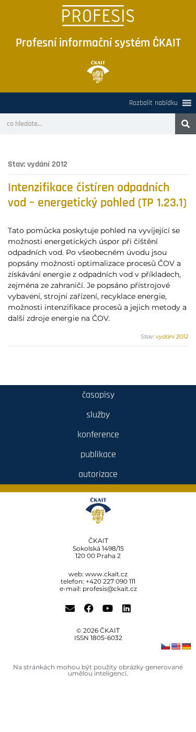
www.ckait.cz (106, 574)
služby (98, 415)
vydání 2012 (172, 336)
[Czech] (165, 646)
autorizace (98, 474)
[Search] (185, 123)
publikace (98, 454)
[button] (153, 102)
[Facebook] (89, 608)
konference (98, 434)
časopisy (98, 395)
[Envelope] (70, 608)
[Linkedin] (126, 608)
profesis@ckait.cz (110, 588)
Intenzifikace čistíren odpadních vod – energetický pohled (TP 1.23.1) (97, 195)
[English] (175, 646)
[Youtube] (107, 608)
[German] (186, 646)
